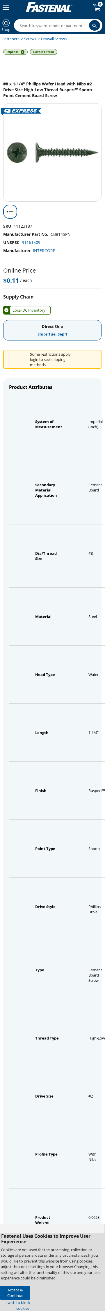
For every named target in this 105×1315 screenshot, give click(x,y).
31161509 (31, 242)
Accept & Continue (15, 1292)
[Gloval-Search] (94, 25)
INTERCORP (44, 250)
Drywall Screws (54, 38)
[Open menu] (4, 7)
